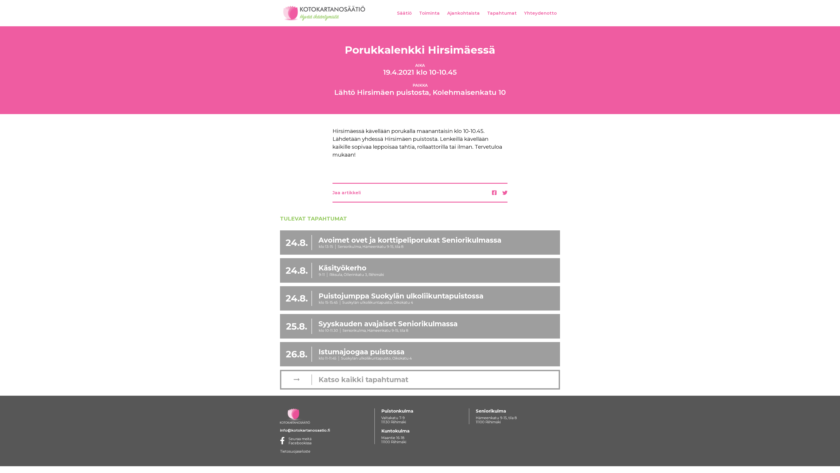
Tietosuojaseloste (295, 451)
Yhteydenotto (540, 13)
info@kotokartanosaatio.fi (305, 430)
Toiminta (429, 13)
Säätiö (404, 13)
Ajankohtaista (463, 13)
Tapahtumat (502, 13)
